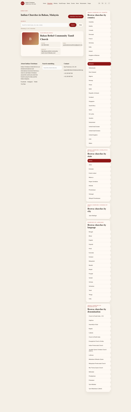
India (90, 47)
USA (90, 139)
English (91, 240)
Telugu (90, 294)
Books (68, 3)
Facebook (23, 81)
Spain (90, 109)
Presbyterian (92, 376)
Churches (49, 3)
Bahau (90, 160)
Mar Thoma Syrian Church (96, 367)
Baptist (90, 328)
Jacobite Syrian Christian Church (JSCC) (98, 350)
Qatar (90, 89)
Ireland (90, 51)
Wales (90, 143)
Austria (91, 26)
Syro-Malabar (92, 384)
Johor (90, 164)
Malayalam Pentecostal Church (97, 363)
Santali (91, 278)
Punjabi (91, 273)
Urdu (90, 298)
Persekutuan (92, 190)
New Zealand (92, 72)
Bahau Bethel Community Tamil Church (57, 37)
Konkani (91, 257)
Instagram (30, 81)
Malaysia (91, 63)
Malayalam (92, 261)
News (77, 3)
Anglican (91, 320)
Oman (90, 84)
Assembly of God (93, 324)
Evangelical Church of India (96, 341)
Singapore (91, 101)
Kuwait (90, 59)
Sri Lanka (91, 114)
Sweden (91, 118)
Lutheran (91, 355)
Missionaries (83, 3)
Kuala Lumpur (92, 173)
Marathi (91, 265)
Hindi (90, 248)
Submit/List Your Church (76, 16)
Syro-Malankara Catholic (95, 388)
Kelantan (91, 169)
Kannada (91, 252)
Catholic (91, 333)
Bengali (91, 232)
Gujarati (91, 244)
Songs (89, 3)
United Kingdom (93, 135)
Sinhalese (91, 286)
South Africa (92, 105)
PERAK (91, 185)
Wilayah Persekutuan (94, 198)
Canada (91, 30)
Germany (91, 43)
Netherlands (92, 68)
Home (44, 3)
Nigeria (91, 76)
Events (73, 3)
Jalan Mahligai (93, 215)
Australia (91, 22)
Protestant (91, 380)
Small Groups (62, 3)
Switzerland (92, 122)
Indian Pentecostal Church (96, 345)
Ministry (56, 3)
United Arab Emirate (94, 126)
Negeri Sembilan (93, 181)
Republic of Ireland (94, 93)
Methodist (91, 372)
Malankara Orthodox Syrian (96, 359)
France (91, 38)
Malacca (91, 177)
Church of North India (94, 337)
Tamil (90, 290)
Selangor (91, 194)
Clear (80, 25)
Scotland (91, 97)
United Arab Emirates (94, 130)
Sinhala (91, 282)
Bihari (90, 236)
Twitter (35, 81)
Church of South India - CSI (96, 316)
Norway (91, 80)
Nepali (90, 269)
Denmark (91, 34)
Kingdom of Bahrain (94, 55)
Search (73, 25)
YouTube (23, 84)
